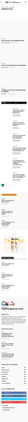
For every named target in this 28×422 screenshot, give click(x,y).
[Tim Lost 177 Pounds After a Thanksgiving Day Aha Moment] (6, 176)
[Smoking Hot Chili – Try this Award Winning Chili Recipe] (22, 335)
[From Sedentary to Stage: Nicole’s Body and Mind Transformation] (6, 162)
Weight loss (11, 14)
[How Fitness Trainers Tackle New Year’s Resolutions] (6, 112)
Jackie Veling (15, 127)
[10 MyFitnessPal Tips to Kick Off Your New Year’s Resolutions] (22, 356)
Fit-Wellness (14, 12)
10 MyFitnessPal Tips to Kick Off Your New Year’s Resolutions (7, 355)
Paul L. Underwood (17, 115)
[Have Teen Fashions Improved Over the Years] (22, 345)
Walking (3, 14)
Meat (2, 331)
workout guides (21, 14)
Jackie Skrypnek (5, 67)
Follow (23, 395)
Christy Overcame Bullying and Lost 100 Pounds (19, 124)
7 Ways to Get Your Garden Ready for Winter (13, 91)
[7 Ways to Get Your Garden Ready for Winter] (14, 78)
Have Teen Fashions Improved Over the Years (7, 345)
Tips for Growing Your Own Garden (13, 65)
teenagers (3, 341)
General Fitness (5, 13)
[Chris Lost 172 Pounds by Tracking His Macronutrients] (6, 137)
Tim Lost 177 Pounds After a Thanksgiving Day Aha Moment (19, 176)
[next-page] (12, 185)
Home (2, 7)
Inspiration (15, 13)
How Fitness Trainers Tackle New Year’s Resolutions (19, 111)
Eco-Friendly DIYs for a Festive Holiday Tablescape (8, 223)
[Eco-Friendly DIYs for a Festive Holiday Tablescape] (22, 224)
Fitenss (6, 7)
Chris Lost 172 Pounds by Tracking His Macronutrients (19, 137)
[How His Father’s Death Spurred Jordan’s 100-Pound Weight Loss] (6, 150)
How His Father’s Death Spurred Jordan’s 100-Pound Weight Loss (19, 149)
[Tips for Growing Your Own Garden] (14, 54)
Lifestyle (3, 38)
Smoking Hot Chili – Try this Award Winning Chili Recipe (7, 335)
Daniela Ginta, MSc (5, 42)
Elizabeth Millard (16, 140)
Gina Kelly (3, 93)
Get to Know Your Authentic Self (12, 41)
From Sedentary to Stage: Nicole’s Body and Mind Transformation (19, 162)
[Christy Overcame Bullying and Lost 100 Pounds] (6, 124)
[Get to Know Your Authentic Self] (14, 29)
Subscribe (23, 402)
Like (24, 392)
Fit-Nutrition (4, 12)
